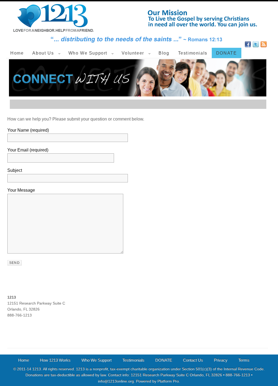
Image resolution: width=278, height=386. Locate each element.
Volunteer (133, 52)
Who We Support (88, 52)
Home (17, 52)
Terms (243, 360)
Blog (164, 52)
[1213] (136, 45)
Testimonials (192, 52)
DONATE (226, 52)
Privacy (221, 360)
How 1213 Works (55, 360)
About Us (43, 52)
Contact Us (193, 360)
